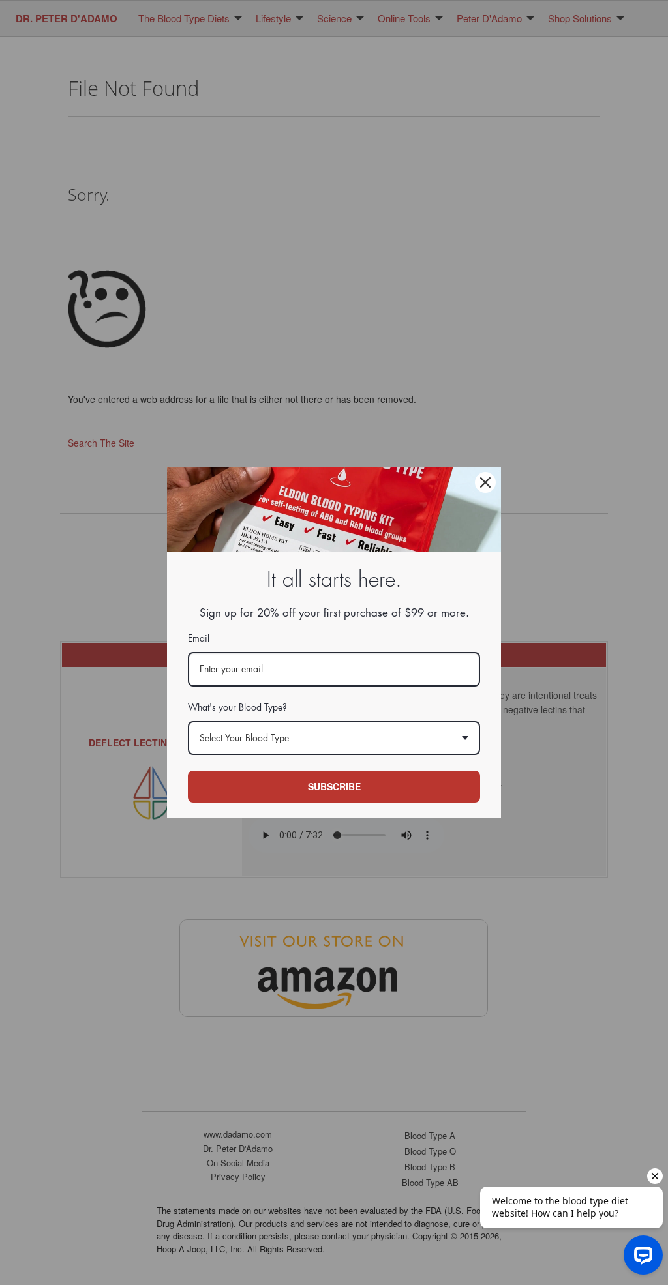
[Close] (485, 482)
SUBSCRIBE (334, 786)
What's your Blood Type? (237, 707)
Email (198, 638)
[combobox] (334, 738)
